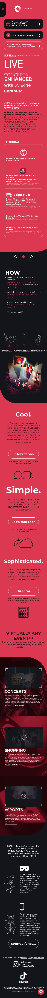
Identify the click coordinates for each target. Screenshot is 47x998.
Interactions (23, 454)
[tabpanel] (23, 286)
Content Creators (29, 987)
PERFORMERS (5, 350)
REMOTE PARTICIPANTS (38, 350)
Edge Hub (21, 195)
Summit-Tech (39, 958)
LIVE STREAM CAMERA (21, 350)
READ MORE (30, 856)
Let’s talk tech (23, 522)
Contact (24, 988)
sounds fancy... (23, 943)
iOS (29, 958)
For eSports (17, 988)
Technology (19, 987)
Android (24, 958)
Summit (21, 991)
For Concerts (9, 988)
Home (4, 987)
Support (30, 988)
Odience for (11, 705)
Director (23, 591)
